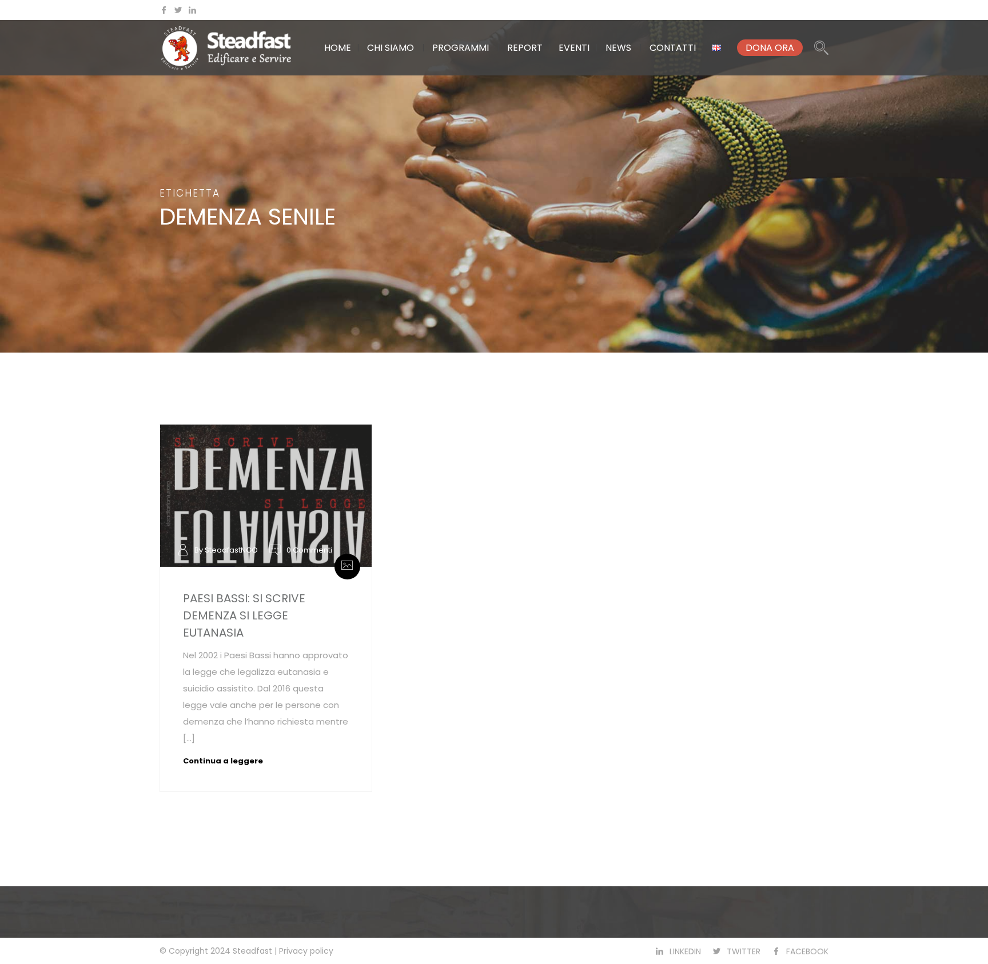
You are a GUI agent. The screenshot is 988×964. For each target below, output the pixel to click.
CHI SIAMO (390, 47)
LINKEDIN (685, 951)
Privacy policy (306, 951)
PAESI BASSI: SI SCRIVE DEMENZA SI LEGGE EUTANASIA (244, 615)
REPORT (525, 47)
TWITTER (743, 951)
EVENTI (574, 47)
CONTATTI (673, 47)
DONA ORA (770, 47)
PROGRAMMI (460, 47)
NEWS (618, 47)
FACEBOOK (807, 951)
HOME (337, 47)
